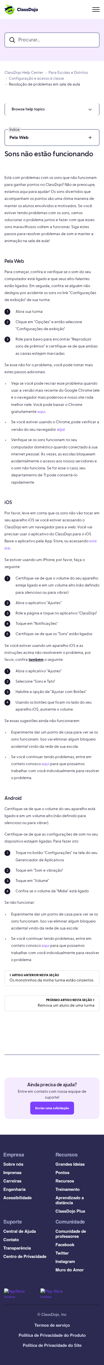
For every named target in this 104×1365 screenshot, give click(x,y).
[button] (52, 109)
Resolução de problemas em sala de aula (44, 84)
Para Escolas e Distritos (68, 73)
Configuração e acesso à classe (36, 79)
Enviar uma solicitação (52, 1108)
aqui (41, 412)
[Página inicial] (21, 9)
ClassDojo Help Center (23, 73)
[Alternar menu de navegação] (96, 9)
